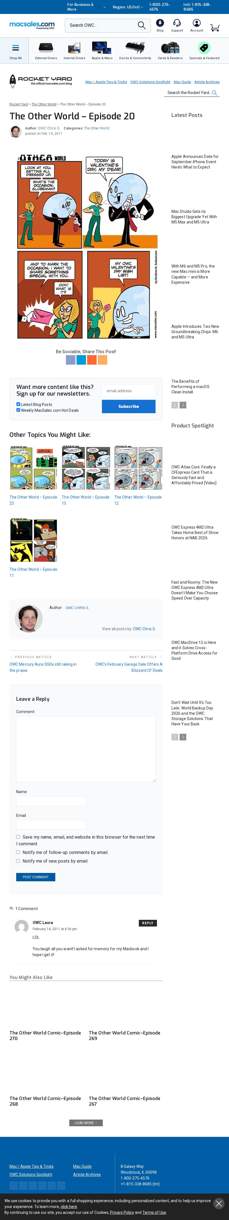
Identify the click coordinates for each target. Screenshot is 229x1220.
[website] (51, 629)
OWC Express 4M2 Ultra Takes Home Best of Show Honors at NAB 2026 (195, 532)
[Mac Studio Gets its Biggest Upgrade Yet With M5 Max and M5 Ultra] (195, 191)
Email (21, 815)
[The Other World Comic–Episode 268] (46, 1072)
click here (69, 1206)
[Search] (141, 27)
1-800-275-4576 (159, 7)
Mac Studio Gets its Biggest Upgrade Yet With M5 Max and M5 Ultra (194, 216)
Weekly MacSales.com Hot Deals (49, 410)
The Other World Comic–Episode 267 (124, 1101)
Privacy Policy (122, 1212)
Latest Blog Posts (36, 404)
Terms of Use (154, 1212)
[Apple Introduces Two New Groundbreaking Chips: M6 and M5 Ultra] (195, 307)
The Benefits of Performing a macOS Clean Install (190, 386)
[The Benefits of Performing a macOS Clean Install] (195, 361)
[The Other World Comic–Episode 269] (126, 1006)
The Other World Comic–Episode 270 (45, 1035)
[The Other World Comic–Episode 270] (46, 1006)
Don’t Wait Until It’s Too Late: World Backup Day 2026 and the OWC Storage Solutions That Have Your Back (192, 713)
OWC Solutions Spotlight (150, 82)
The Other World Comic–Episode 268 (45, 1101)
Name (21, 792)
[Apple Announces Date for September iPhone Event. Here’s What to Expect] (195, 136)
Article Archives (207, 82)
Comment (25, 711)
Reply (148, 923)
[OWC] (32, 26)
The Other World (96, 128)
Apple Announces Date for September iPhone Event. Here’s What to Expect (195, 161)
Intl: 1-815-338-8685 (197, 7)
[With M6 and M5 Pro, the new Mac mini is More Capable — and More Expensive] (195, 246)
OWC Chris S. (49, 128)
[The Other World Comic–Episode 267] (126, 1072)
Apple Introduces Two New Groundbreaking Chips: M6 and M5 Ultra (195, 331)
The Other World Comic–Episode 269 (124, 1035)
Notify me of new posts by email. (56, 861)
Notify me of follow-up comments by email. (66, 852)
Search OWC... (83, 25)
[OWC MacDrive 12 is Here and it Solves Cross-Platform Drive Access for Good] (195, 622)
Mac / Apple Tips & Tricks (106, 82)
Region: (126, 7)
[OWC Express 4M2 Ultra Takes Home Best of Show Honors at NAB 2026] (195, 507)
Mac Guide (182, 82)
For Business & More (80, 7)
